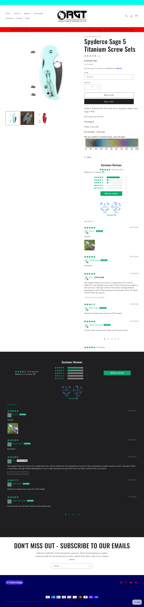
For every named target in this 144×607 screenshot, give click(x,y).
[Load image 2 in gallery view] (27, 118)
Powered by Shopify (33, 601)
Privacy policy (57, 601)
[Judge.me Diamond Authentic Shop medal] (104, 206)
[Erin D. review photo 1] (89, 245)
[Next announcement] (137, 2)
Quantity (87, 82)
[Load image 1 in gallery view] (12, 118)
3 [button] (111, 339)
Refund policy (46, 601)
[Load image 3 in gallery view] (42, 118)
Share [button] (89, 157)
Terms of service (69, 601)
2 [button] (108, 339)
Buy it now (109, 101)
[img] (89, 228)
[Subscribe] (89, 566)
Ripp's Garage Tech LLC (18, 601)
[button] (8, 13)
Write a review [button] (111, 193)
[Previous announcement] (6, 2)
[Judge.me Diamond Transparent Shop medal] (116, 206)
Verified (110, 215)
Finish (86, 72)
